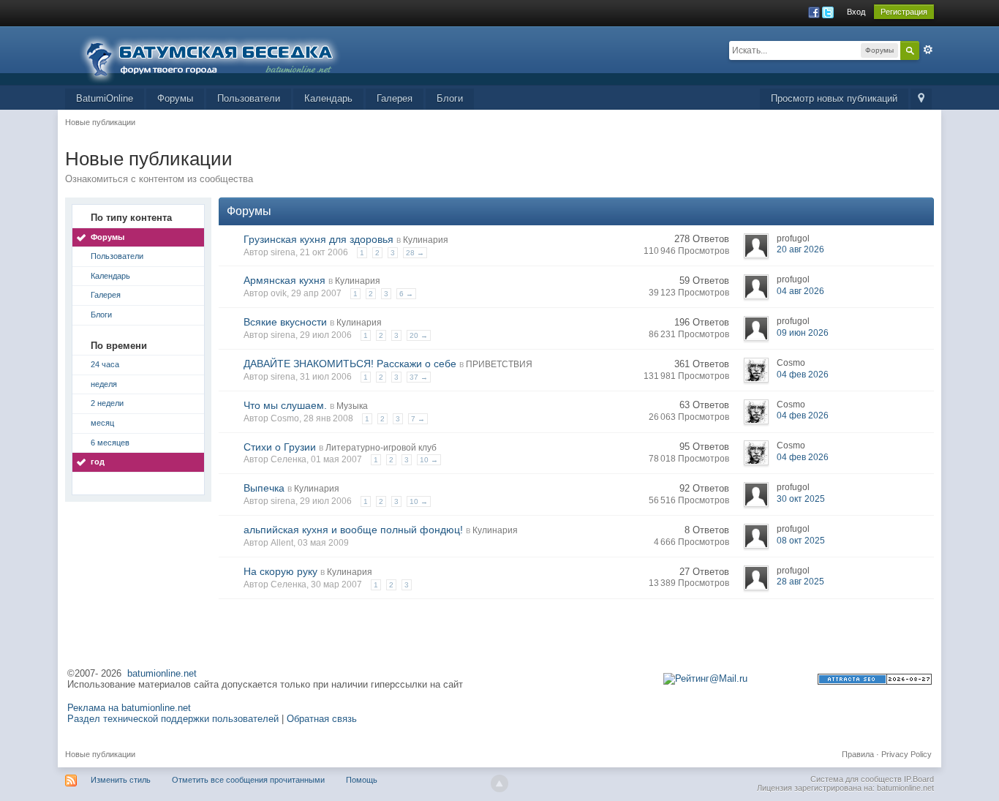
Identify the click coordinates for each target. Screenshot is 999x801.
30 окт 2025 (801, 499)
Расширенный (928, 50)
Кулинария (425, 240)
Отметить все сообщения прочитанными (248, 779)
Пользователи (248, 98)
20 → (419, 335)
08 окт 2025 (801, 540)
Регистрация (904, 11)
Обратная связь (322, 718)
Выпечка (264, 488)
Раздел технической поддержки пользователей (173, 718)
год (98, 461)
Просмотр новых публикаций (834, 98)
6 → (406, 294)
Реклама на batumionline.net (129, 707)
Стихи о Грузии (280, 447)
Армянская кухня (284, 280)
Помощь (361, 779)
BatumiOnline (104, 98)
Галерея (394, 98)
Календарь (328, 98)
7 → (418, 419)
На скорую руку (280, 571)
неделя (104, 384)
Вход (856, 11)
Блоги (450, 98)
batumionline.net (162, 673)
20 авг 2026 (800, 249)
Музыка (352, 406)
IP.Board (919, 779)
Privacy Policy (906, 754)
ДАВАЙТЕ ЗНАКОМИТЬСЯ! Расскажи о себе (350, 363)
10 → (429, 460)
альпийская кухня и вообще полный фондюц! (353, 529)
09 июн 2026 (803, 333)
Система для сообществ (856, 779)
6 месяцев (110, 442)
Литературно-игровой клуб (381, 448)
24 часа (105, 364)
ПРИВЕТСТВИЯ (499, 364)
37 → (419, 377)
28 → (415, 253)
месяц (102, 422)
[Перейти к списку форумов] (218, 54)
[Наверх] (499, 783)
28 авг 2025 (800, 581)
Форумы (175, 98)
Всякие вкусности (285, 322)
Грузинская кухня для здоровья (318, 239)
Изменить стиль (121, 779)
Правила (858, 754)
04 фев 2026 (803, 374)
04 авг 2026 (800, 291)
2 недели (107, 403)
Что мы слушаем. (285, 405)
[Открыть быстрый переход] (921, 99)
